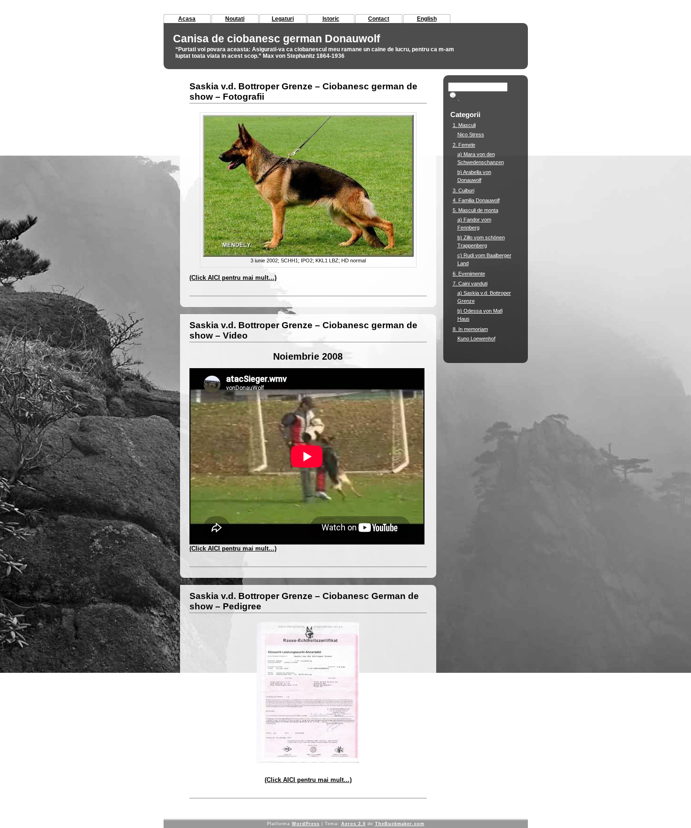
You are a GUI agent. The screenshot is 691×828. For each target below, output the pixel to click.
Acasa (187, 19)
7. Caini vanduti (470, 283)
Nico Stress (470, 134)
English (427, 19)
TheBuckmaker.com (399, 823)
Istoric (330, 19)
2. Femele (464, 145)
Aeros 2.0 (353, 823)
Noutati (234, 19)
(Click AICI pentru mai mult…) (232, 277)
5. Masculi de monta (475, 210)
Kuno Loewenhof (476, 338)
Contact (378, 19)
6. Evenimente (469, 273)
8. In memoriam (470, 329)
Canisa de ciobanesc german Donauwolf (276, 38)
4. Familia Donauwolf (476, 200)
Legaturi (283, 19)
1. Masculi (464, 125)
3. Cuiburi (463, 190)
